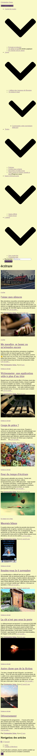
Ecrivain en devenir (14, 47)
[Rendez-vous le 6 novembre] (9, 562)
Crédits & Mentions (11, 747)
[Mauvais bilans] (18, 515)
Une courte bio (13, 255)
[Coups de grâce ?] (18, 417)
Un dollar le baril (13, 49)
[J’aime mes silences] (18, 288)
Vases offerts (12, 214)
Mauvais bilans (9, 523)
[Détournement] (9, 707)
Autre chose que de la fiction (16, 668)
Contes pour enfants (15, 169)
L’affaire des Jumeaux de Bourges (20, 90)
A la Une (3, 292)
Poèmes (11, 167)
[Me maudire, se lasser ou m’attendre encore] (18, 336)
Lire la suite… (13, 309)
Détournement (9, 715)
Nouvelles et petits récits (16, 171)
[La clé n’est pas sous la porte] (18, 611)
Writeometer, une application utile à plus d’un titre (17, 375)
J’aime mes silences (11, 297)
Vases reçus (12, 216)
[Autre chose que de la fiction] (18, 660)
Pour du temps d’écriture (14, 474)
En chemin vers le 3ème (16, 50)
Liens (6, 745)
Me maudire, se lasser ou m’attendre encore (14, 346)
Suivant (7, 742)
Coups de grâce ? (10, 425)
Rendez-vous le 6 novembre (16, 570)
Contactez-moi (13, 257)
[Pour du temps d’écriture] (18, 466)
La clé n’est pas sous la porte (16, 619)
